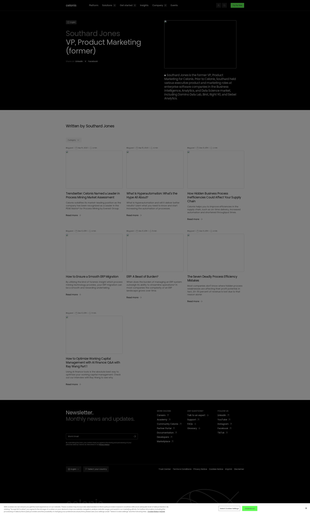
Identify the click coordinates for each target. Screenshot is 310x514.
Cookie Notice (153, 511)
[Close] (306, 508)
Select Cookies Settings (229, 508)
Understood (250, 508)
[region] (155, 508)
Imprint (162, 511)
